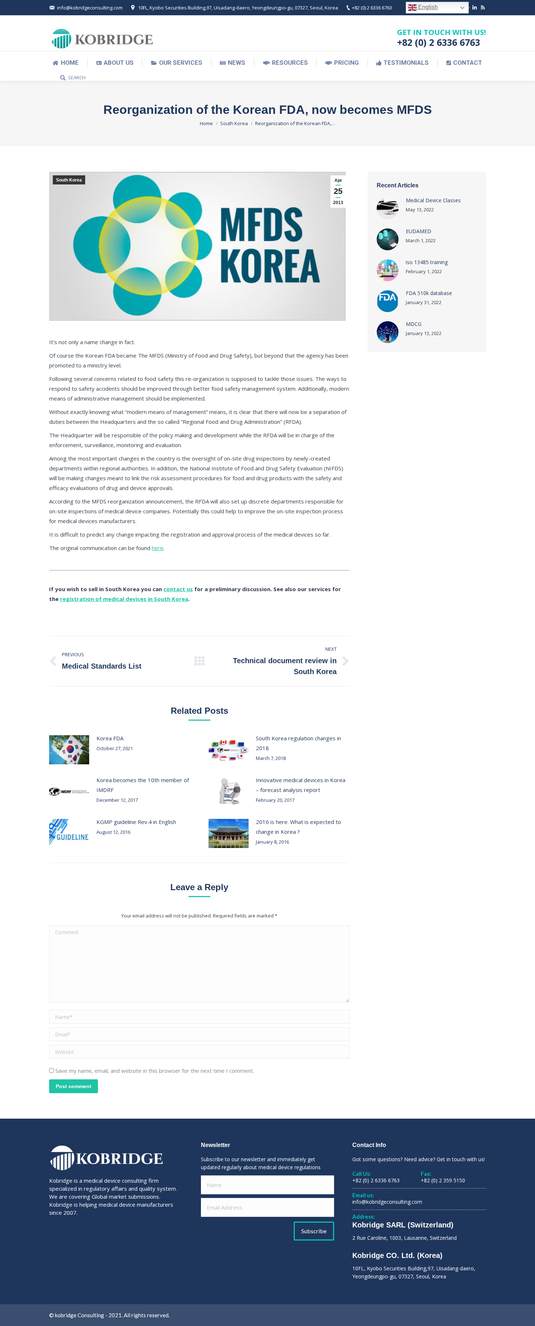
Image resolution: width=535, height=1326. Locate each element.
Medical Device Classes (433, 200)
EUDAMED (418, 231)
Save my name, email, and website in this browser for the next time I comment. (154, 1070)
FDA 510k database (429, 293)
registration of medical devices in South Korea (124, 598)
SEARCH (77, 78)
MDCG (413, 323)
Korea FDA (109, 738)
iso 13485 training (427, 262)
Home (206, 123)
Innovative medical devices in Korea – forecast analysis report (300, 784)
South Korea (234, 123)
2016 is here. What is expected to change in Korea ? (298, 826)
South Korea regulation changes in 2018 (298, 743)
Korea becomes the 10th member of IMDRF (142, 784)
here (157, 547)
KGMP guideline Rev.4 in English (136, 821)
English (427, 7)
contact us (178, 589)
